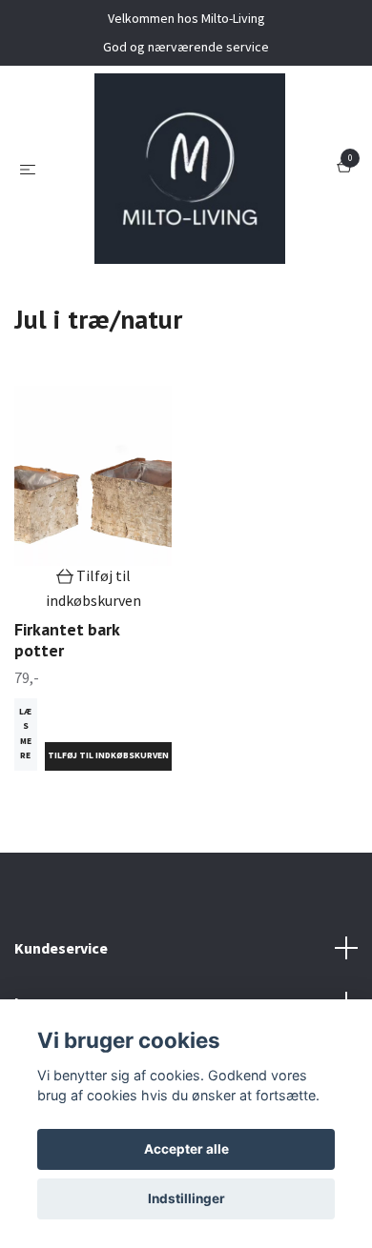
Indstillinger (186, 1198)
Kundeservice (61, 947)
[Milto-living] (189, 168)
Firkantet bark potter (66, 640)
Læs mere (25, 733)
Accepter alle (186, 1149)
